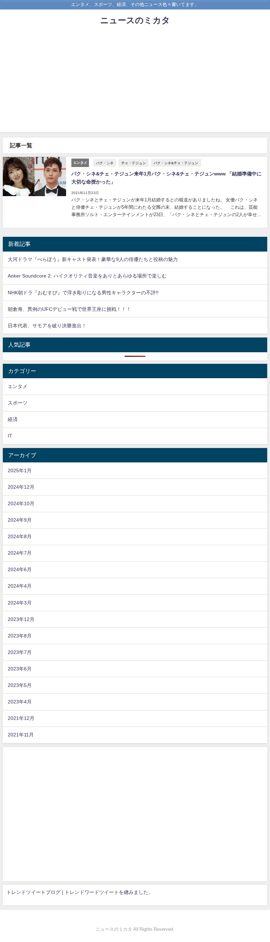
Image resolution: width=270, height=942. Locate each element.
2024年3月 (20, 602)
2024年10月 (21, 503)
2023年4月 (20, 701)
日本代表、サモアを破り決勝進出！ (47, 325)
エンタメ (17, 386)
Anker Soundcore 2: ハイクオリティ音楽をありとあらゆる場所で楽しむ (87, 275)
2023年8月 (20, 635)
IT (10, 435)
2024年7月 (20, 552)
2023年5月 (20, 685)
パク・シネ (105, 163)
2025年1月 (20, 470)
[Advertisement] (135, 83)
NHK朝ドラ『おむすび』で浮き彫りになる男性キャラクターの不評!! (83, 292)
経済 (13, 419)
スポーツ (17, 402)
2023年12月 (21, 619)
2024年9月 (20, 519)
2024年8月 (20, 536)
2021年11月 (21, 734)
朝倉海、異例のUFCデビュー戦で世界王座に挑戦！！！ (69, 309)
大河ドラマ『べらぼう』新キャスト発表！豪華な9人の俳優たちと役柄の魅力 (93, 259)
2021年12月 (21, 718)
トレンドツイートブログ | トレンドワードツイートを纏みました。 (79, 892)
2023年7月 (20, 652)
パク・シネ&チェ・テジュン (176, 163)
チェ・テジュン (133, 163)
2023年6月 (20, 668)
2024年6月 (20, 569)
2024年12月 (21, 487)
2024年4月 (20, 585)
